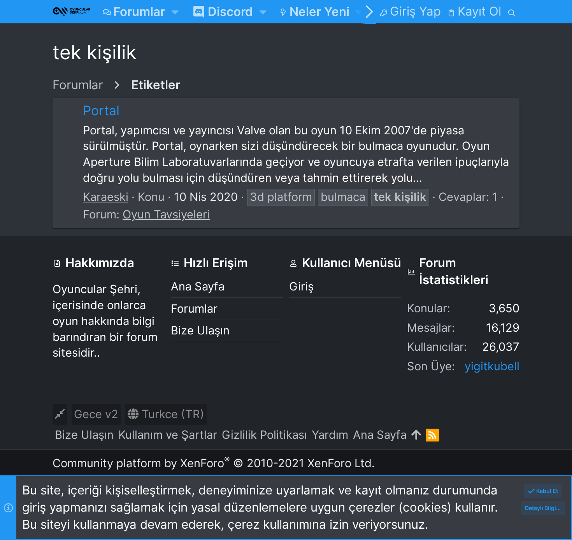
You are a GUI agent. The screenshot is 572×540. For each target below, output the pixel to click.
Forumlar (194, 308)
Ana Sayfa (198, 286)
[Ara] (511, 11)
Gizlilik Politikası (264, 434)
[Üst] (416, 435)
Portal (101, 110)
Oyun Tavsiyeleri (166, 214)
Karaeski (105, 197)
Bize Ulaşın (200, 330)
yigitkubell (492, 366)
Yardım (330, 434)
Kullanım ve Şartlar (167, 434)
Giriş (301, 286)
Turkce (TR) (171, 414)
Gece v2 (96, 414)
